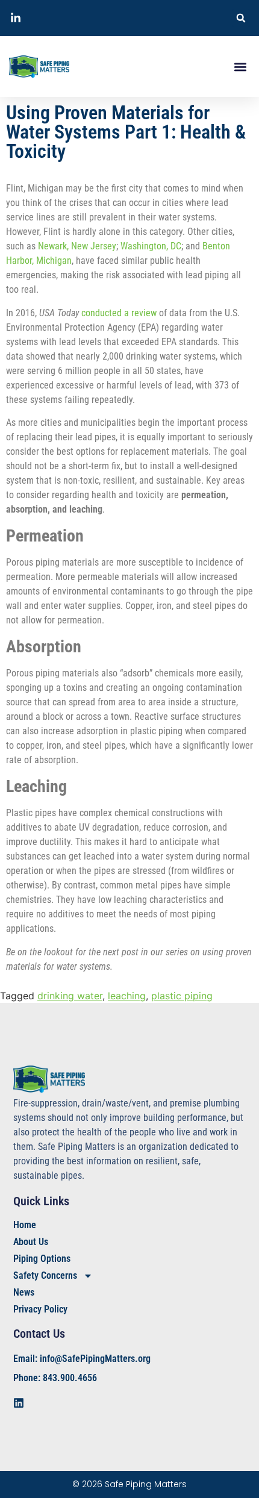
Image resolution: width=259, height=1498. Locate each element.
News (23, 1292)
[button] (241, 18)
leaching (127, 996)
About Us (30, 1241)
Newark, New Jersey (77, 246)
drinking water (69, 996)
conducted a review (119, 313)
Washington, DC (150, 246)
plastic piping (182, 996)
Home (24, 1225)
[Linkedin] (18, 1402)
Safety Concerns (45, 1275)
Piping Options (41, 1258)
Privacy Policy (40, 1309)
